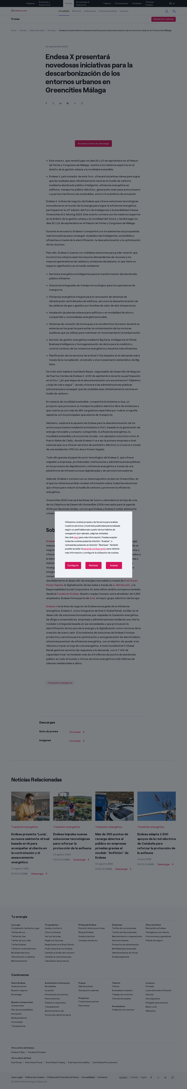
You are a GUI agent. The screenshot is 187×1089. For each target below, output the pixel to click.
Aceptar (114, 565)
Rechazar (93, 565)
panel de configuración (94, 548)
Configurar (73, 565)
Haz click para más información (83, 537)
